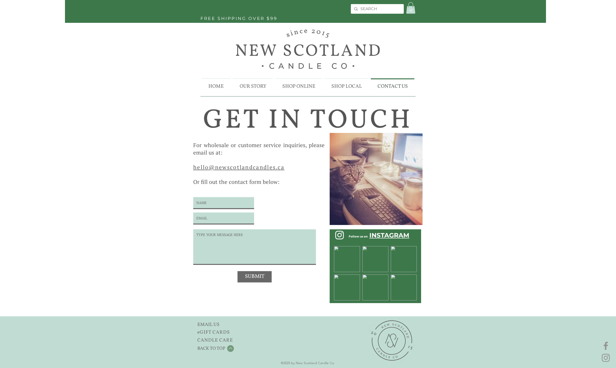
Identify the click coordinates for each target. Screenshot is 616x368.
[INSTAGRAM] (339, 235)
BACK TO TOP (211, 348)
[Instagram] (605, 357)
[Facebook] (605, 345)
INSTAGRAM (389, 235)
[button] (411, 8)
